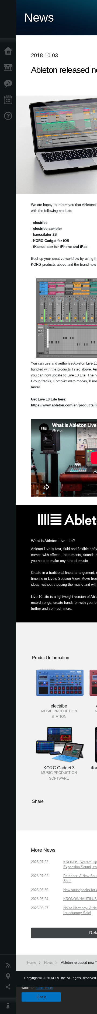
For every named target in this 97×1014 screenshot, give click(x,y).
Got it (41, 997)
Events (9, 100)
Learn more (44, 988)
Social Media (9, 987)
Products (9, 67)
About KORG (9, 1006)
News (9, 965)
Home (9, 51)
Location (9, 976)
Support (9, 116)
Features (9, 84)
